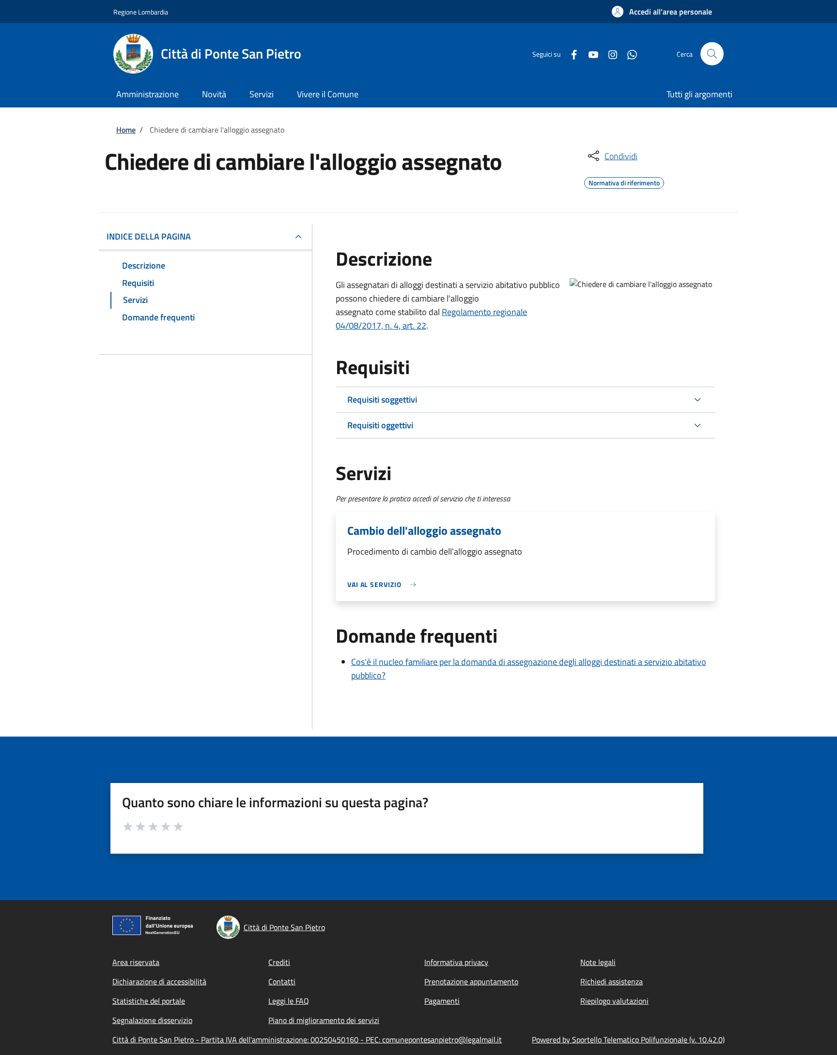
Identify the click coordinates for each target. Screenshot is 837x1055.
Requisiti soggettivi (382, 399)
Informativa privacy (456, 962)
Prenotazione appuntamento (471, 981)
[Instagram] (609, 53)
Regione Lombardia (140, 12)
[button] (662, 11)
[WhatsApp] (628, 53)
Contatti (281, 981)
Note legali (598, 962)
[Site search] (712, 53)
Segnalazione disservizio (152, 1020)
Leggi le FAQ (288, 1001)
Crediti (279, 962)
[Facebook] (570, 53)
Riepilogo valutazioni (614, 1001)
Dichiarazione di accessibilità (159, 981)
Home (126, 130)
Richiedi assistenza (611, 981)
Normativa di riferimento (624, 181)
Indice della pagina (149, 236)
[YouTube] (589, 53)
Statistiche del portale (148, 1001)
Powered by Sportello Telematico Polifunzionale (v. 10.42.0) (628, 1039)
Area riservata (135, 962)
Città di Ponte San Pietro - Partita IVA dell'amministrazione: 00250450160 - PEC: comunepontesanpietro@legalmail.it (307, 1039)
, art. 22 (412, 325)
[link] (384, 584)
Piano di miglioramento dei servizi (323, 1020)
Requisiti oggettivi (380, 425)
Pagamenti (442, 1001)
